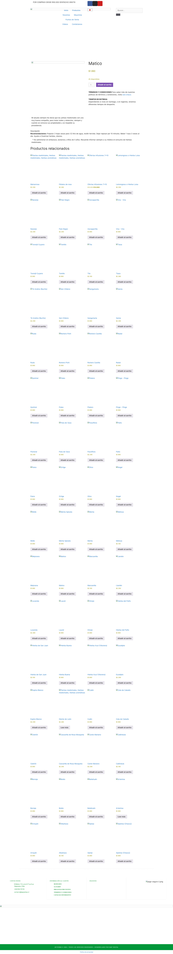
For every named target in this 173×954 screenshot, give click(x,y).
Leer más (64, 728)
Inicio (66, 10)
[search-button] (118, 15)
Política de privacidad (86, 952)
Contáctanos (77, 24)
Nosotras (66, 15)
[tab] (86, 131)
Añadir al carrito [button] (39, 193)
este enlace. (126, 95)
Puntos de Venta (72, 20)
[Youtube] (100, 3)
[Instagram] (95, 3)
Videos (65, 24)
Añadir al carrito (104, 85)
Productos (76, 10)
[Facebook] (90, 3)
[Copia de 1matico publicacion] (57, 88)
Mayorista (78, 15)
